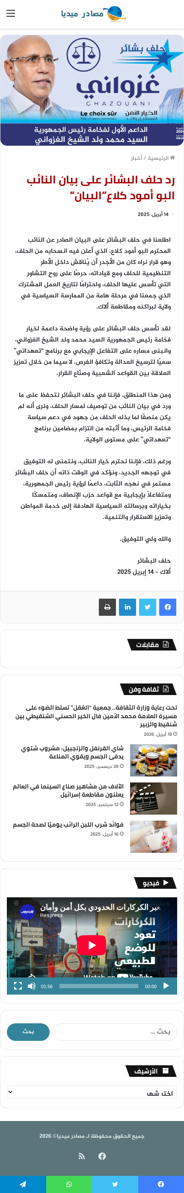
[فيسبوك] (167, 607)
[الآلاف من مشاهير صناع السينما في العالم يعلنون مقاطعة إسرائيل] (153, 798)
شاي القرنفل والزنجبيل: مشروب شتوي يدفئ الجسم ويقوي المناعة (72, 752)
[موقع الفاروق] (92, 14)
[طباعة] (107, 607)
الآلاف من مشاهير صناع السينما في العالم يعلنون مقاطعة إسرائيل (68, 790)
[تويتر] (147, 607)
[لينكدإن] (127, 607)
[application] (92, 946)
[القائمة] (10, 17)
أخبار (136, 158)
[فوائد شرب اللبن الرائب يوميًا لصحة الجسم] (153, 837)
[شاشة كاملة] (18, 986)
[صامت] (31, 986)
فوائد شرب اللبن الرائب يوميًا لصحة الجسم (68, 824)
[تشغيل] (166, 986)
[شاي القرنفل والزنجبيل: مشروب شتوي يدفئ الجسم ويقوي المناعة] (153, 760)
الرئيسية (159, 158)
